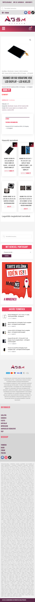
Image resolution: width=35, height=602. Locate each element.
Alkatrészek (11, 71)
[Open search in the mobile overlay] (17, 8)
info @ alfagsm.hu (18, 2)
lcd (17, 108)
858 (7, 108)
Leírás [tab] (7, 119)
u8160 (25, 108)
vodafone (4, 110)
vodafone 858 (10, 110)
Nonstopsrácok (29, 600)
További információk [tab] (11, 122)
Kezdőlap (4, 71)
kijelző (14, 108)
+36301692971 (28, 2)
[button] (3, 28)
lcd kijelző (20, 108)
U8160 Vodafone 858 (23, 106)
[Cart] (30, 29)
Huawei (16, 71)
